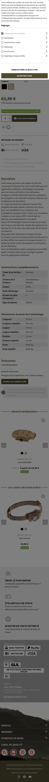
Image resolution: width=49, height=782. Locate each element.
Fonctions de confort (12, 42)
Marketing (8, 47)
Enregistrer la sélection (24, 69)
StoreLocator (9, 51)
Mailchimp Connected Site (14, 56)
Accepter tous (24, 76)
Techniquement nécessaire (14, 33)
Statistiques (8, 38)
